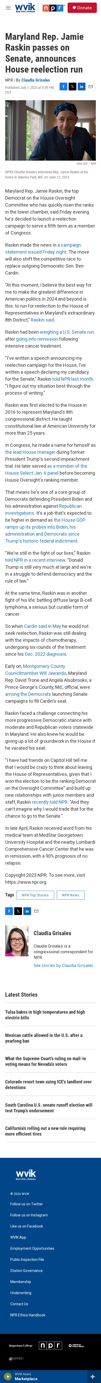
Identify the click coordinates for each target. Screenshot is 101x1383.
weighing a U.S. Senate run (67, 332)
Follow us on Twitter (26, 1204)
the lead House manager (30, 452)
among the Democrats (28, 694)
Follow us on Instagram (29, 1215)
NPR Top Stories (35, 895)
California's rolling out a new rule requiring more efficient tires (45, 1131)
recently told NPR (50, 802)
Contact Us (19, 1304)
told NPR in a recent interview (35, 560)
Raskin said (42, 320)
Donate (84, 7)
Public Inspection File (27, 1260)
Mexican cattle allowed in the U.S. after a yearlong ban (43, 1038)
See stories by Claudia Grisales (63, 965)
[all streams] (94, 1376)
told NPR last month (72, 379)
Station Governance (26, 1271)
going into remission (37, 339)
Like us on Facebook (26, 1226)
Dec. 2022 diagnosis (45, 654)
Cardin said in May (42, 626)
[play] (8, 1376)
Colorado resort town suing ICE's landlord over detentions (48, 1084)
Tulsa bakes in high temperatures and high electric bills (45, 1014)
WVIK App (18, 1237)
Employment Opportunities (32, 1249)
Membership (20, 1282)
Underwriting (20, 1293)
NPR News (70, 895)
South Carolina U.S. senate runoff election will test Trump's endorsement (48, 1107)
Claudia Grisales (35, 80)
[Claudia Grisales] (16, 940)
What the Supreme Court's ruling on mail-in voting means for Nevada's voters (45, 1061)
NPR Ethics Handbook (27, 1315)
